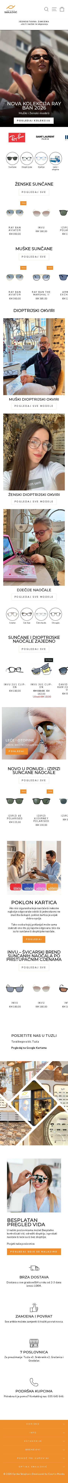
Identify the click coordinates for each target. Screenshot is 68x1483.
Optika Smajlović (33, 1466)
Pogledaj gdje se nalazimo (34, 1251)
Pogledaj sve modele (34, 406)
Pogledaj (34, 939)
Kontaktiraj (36, 1396)
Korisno (33, 1424)
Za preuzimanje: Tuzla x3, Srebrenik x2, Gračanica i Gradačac (34, 1359)
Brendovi (33, 1449)
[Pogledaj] (34, 733)
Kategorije (33, 1441)
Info (33, 1432)
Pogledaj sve (34, 192)
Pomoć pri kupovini (33, 1458)
